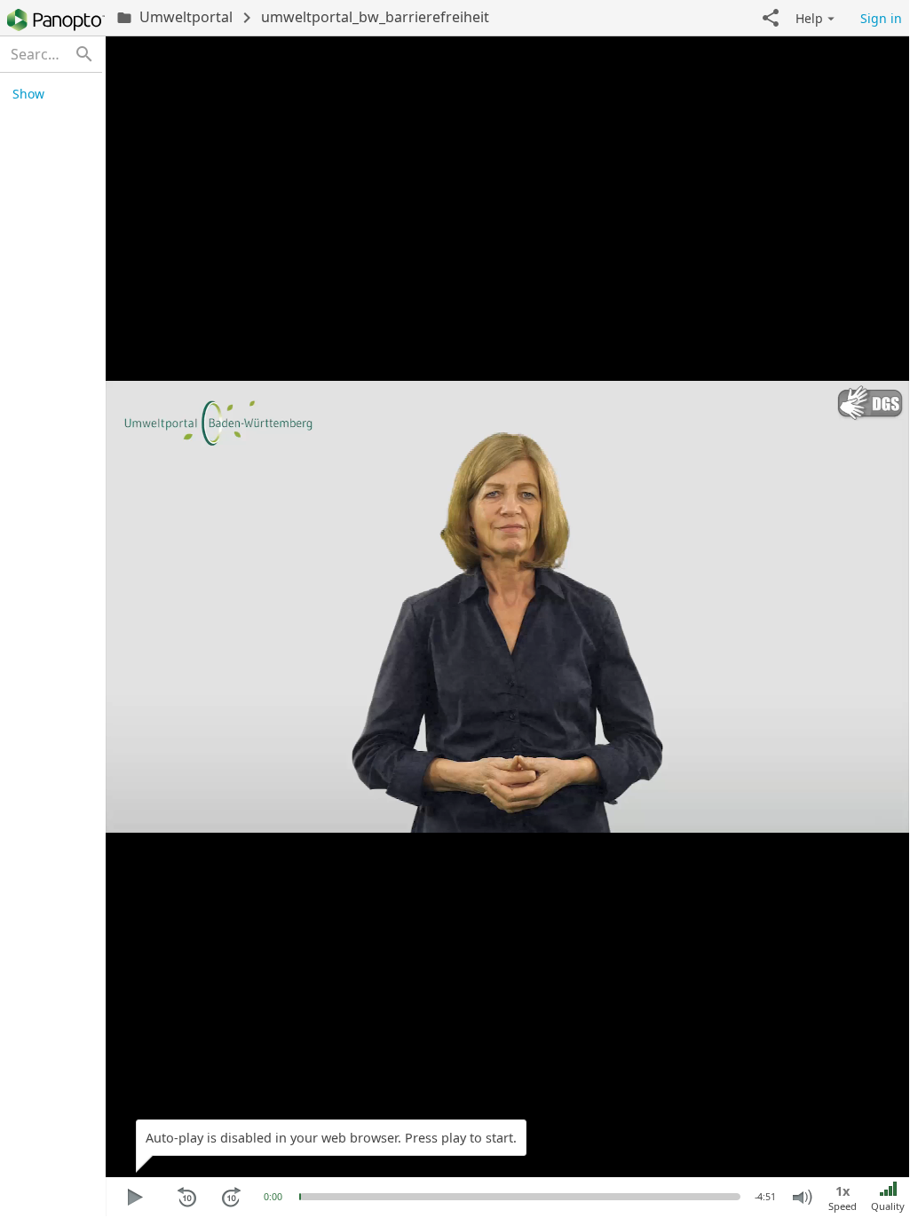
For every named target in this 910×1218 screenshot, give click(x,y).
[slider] (300, 1196)
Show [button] (28, 93)
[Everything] (56, 20)
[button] (770, 18)
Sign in (881, 18)
